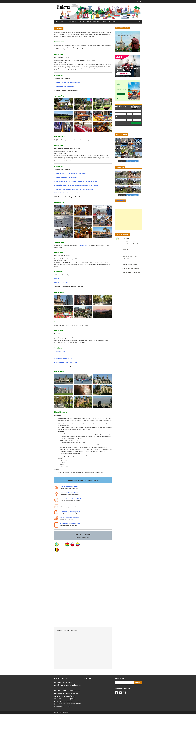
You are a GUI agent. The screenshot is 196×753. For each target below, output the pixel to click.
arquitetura (59, 685)
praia (56, 703)
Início (57, 21)
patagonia (57, 701)
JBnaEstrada (126, 238)
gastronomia (59, 693)
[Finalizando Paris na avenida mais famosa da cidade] (118, 148)
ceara (59, 688)
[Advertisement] (128, 219)
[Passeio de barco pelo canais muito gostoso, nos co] (124, 141)
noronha (66, 698)
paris (69, 698)
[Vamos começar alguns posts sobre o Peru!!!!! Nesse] (124, 155)
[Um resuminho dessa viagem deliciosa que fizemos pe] (138, 148)
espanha (71, 690)
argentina (61, 682)
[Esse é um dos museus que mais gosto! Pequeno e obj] (138, 141)
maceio (76, 693)
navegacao (58, 699)
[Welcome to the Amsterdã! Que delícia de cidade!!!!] (131, 141)
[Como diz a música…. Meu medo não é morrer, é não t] (131, 155)
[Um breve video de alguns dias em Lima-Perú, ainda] (118, 141)
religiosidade (62, 704)
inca (71, 693)
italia (74, 693)
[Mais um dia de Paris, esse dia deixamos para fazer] (138, 155)
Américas (71, 21)
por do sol (71, 701)
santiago (61, 706)
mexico (62, 696)
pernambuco (63, 701)
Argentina (125, 249)
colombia (69, 688)
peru (68, 701)
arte (65, 685)
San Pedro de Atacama (83, 245)
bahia (67, 685)
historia (67, 693)
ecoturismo (58, 690)
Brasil (63, 21)
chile (65, 688)
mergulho (57, 696)
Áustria (124, 246)
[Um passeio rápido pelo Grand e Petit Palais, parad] (118, 155)
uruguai (69, 706)
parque (72, 699)
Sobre (114, 21)
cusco (72, 688)
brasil (72, 685)
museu (65, 696)
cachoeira (56, 688)
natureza (71, 696)
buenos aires (78, 685)
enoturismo (66, 690)
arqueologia (68, 682)
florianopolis (76, 690)
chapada (62, 688)
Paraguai (125, 261)
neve (63, 699)
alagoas (56, 682)
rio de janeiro (70, 704)
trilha (65, 706)
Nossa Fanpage (120, 200)
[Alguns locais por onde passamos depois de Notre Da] (131, 148)
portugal (77, 701)
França (124, 253)
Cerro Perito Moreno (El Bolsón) (131, 268)
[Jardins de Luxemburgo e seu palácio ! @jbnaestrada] (124, 148)
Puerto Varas (76, 366)
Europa (80, 21)
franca (79, 690)
